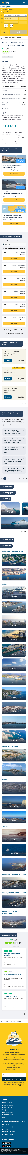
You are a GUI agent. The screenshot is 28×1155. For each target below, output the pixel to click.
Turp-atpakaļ (4, 9)
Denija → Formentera (18, 265)
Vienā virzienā (12, 9)
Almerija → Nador (19, 252)
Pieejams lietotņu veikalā (6, 1143)
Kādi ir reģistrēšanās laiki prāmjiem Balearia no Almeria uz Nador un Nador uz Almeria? (13, 440)
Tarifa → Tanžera (20, 305)
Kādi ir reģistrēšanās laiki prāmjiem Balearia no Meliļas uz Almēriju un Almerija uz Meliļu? (13, 431)
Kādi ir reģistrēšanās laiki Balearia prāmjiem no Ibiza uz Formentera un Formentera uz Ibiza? (12, 450)
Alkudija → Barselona (10, 388)
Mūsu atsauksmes (7, 1112)
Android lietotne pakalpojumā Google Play (6, 1146)
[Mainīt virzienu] (26, 15)
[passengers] (21, 531)
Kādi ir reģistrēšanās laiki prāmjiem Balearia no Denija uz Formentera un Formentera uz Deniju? (13, 460)
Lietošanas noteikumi (8, 1132)
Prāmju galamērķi (7, 1103)
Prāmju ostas (6, 1110)
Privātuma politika (17, 1085)
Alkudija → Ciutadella (10, 370)
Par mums (5, 1129)
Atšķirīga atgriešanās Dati (6, 12)
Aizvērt (24, 1151)
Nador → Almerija (19, 292)
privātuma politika (9, 1151)
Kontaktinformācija (8, 1127)
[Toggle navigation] (24, 2)
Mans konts (5, 1124)
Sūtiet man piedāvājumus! (15, 1079)
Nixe (21, 527)
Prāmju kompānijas (7, 1105)
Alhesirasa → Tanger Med (12, 351)
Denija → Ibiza (21, 279)
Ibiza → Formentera (19, 318)
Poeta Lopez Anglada (10, 512)
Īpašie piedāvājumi (7, 1115)
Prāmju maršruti (7, 1107)
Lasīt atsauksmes (7, 56)
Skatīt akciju (14, 174)
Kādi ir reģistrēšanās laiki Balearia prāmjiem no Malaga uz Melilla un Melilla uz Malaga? (13, 470)
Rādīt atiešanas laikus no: (9, 241)
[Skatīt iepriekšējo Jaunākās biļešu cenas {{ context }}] (22, 403)
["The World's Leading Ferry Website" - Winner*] (6, 2)
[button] (14, 244)
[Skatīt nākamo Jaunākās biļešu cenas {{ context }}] (25, 403)
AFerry (4, 1100)
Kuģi (3, 1117)
